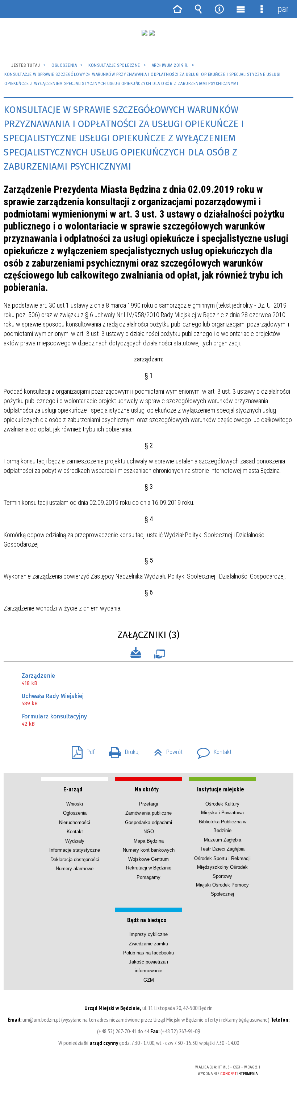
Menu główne (240, 9)
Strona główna (177, 9)
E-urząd (72, 789)
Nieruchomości (74, 822)
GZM (148, 980)
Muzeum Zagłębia (222, 840)
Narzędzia (219, 9)
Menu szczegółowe (261, 9)
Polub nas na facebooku (148, 953)
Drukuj (121, 749)
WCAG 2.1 (159, 1067)
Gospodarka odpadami (148, 822)
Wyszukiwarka (198, 9)
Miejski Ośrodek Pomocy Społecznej (222, 889)
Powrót (165, 749)
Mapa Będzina (149, 841)
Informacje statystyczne (74, 850)
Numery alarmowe (74, 868)
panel (282, 9)
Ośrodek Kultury (222, 804)
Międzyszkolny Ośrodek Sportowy (222, 871)
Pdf (80, 749)
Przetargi (148, 804)
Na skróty (147, 789)
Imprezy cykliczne (148, 934)
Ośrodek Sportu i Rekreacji (222, 858)
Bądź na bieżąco (147, 920)
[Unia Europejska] (152, 33)
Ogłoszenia (75, 813)
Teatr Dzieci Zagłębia (222, 849)
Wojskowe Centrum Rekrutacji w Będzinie (148, 863)
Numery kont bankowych (149, 850)
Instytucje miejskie (220, 789)
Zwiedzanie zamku (148, 943)
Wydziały (74, 841)
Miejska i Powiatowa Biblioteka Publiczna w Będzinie (222, 821)
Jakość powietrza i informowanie (148, 966)
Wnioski (74, 804)
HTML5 (126, 1068)
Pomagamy (148, 877)
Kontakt (211, 749)
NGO (148, 831)
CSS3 (137, 1068)
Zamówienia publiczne (148, 813)
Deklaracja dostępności (74, 859)
